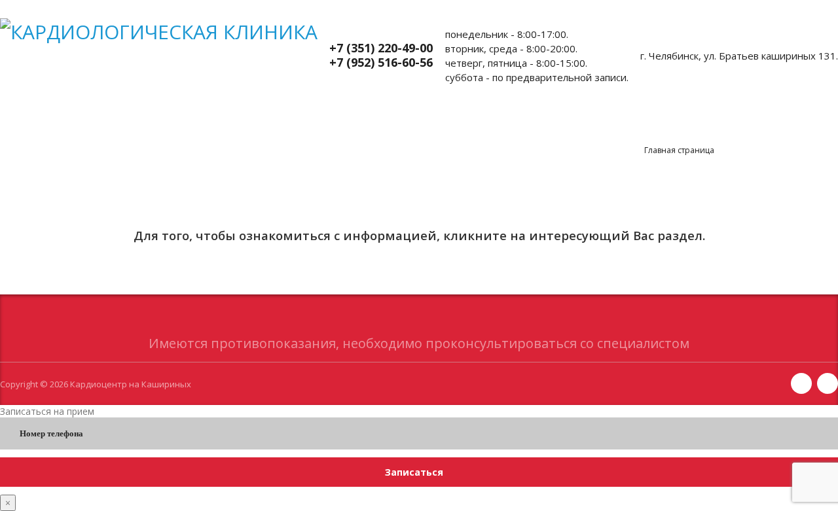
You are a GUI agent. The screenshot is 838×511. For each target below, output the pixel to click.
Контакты (519, 128)
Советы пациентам (306, 128)
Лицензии (601, 128)
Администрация (424, 128)
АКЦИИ (209, 128)
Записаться (414, 472)
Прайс (141, 128)
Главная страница (679, 150)
